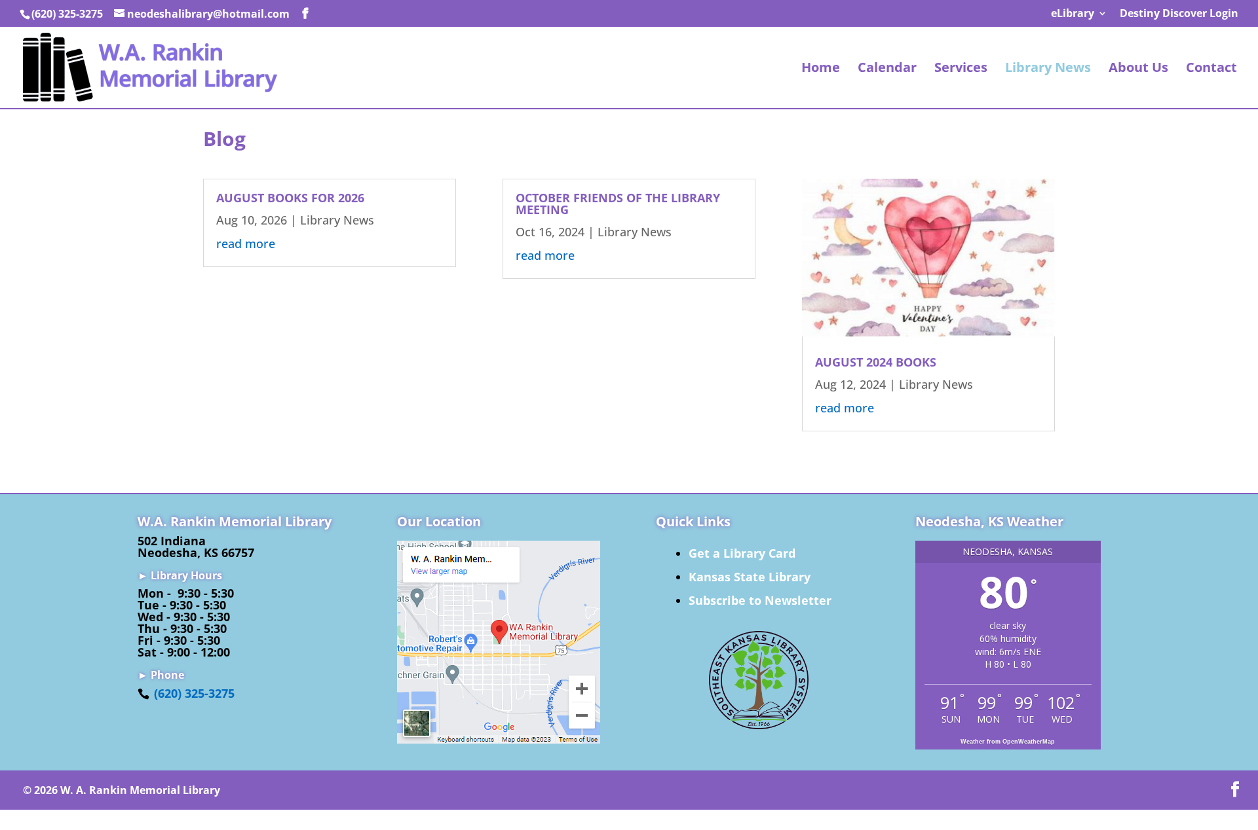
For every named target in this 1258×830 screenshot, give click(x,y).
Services (960, 69)
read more (245, 243)
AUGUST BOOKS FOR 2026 (290, 198)
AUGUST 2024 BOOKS (875, 362)
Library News (1048, 69)
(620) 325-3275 (194, 693)
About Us (1138, 69)
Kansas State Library (749, 577)
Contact (1211, 69)
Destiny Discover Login (1179, 14)
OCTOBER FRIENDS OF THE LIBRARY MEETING (618, 203)
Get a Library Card (742, 553)
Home (820, 69)
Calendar (887, 69)
